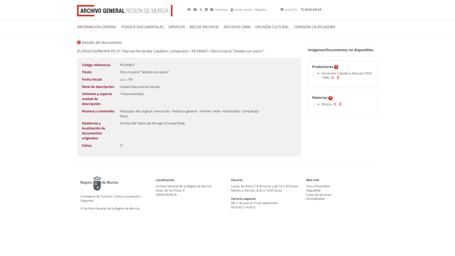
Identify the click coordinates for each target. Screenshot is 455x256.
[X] (201, 9)
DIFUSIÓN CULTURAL (272, 27)
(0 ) (290, 9)
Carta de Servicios (319, 194)
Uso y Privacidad (318, 186)
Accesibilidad (315, 199)
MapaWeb (313, 190)
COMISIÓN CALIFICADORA (314, 27)
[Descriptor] (338, 77)
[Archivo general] (125, 10)
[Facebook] (189, 9)
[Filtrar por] (332, 77)
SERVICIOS (176, 27)
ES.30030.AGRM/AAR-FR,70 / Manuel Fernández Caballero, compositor (133, 51)
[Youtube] (195, 9)
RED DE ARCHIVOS (204, 27)
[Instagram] (206, 9)
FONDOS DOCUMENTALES (142, 27)
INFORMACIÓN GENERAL (97, 27)
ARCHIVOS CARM (236, 27)
